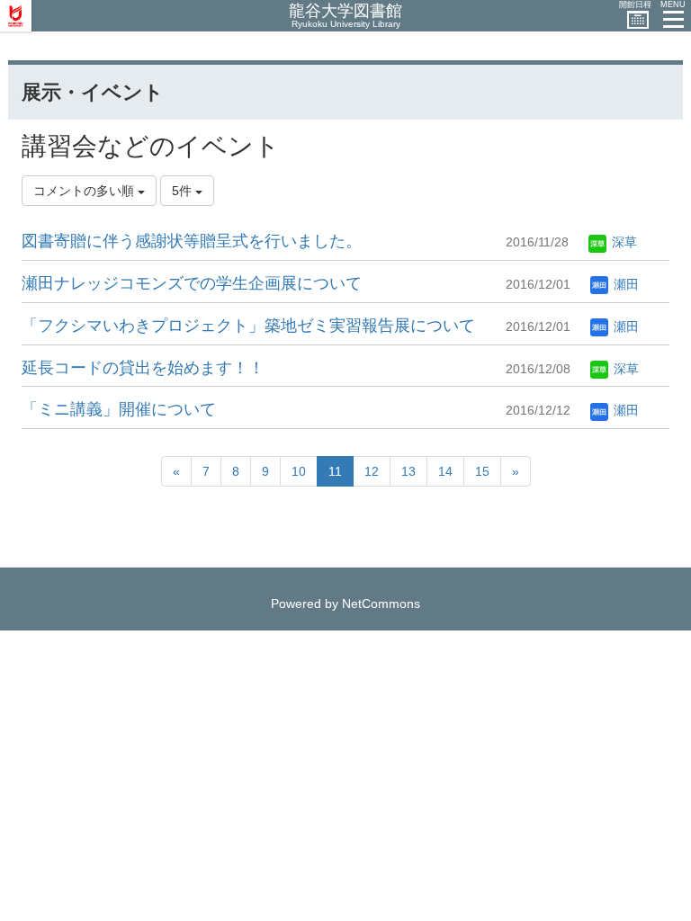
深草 (622, 242)
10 (299, 471)
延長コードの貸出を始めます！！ (143, 368)
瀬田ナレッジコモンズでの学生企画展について (192, 283)
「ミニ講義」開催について (119, 409)
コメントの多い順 (85, 190)
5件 (183, 190)
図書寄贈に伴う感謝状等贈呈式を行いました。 (192, 241)
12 (371, 471)
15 (482, 471)
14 (445, 471)
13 (408, 471)
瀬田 (624, 284)
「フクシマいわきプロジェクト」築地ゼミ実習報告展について (248, 326)
